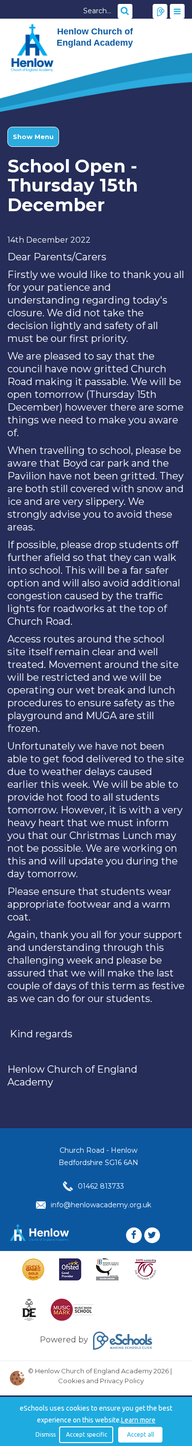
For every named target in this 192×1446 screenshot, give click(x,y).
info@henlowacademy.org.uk (101, 1204)
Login (160, 11)
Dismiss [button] (44, 1434)
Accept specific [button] (86, 1434)
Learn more (138, 1420)
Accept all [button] (140, 1434)
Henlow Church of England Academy (32, 48)
